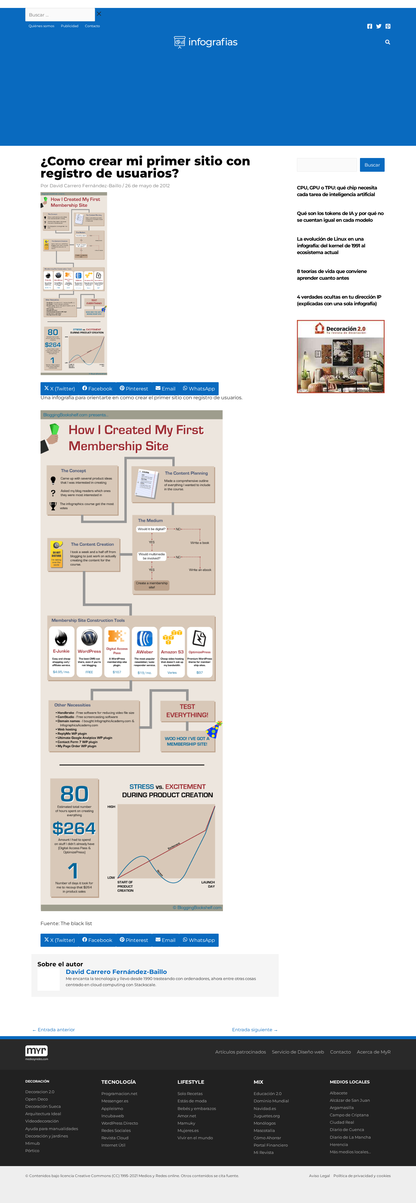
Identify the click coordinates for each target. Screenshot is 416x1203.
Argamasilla (342, 1107)
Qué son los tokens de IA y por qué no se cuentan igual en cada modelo (340, 216)
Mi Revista (264, 1152)
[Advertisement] (208, 100)
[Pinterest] (388, 26)
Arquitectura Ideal (43, 1113)
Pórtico (32, 1150)
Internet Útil (113, 1145)
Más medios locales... (350, 1151)
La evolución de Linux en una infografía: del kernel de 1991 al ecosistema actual (331, 245)
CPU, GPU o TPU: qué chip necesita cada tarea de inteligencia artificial (337, 191)
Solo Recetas (190, 1093)
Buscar (372, 165)
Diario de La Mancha (350, 1137)
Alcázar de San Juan (350, 1100)
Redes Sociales (116, 1130)
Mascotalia (264, 1130)
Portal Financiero (271, 1145)
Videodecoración (42, 1121)
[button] (388, 43)
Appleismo (112, 1108)
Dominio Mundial (271, 1100)
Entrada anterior (53, 1029)
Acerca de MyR (374, 1052)
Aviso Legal (319, 1175)
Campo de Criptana (349, 1114)
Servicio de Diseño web (298, 1052)
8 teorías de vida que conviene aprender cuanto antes (332, 274)
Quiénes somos (41, 26)
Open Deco (36, 1099)
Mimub (32, 1143)
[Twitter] (379, 26)
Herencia (339, 1144)
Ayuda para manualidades (51, 1128)
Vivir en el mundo (195, 1137)
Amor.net (187, 1115)
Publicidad (69, 26)
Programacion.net (119, 1093)
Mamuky (186, 1123)
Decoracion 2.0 (40, 1091)
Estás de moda (192, 1100)
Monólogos (265, 1123)
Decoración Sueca (43, 1106)
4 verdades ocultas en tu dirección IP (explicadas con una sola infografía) (339, 300)
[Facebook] (369, 26)
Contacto (92, 26)
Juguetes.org (267, 1115)
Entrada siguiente (255, 1029)
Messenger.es (114, 1100)
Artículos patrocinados (240, 1052)
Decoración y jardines (46, 1135)
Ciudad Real (342, 1122)
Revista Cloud (115, 1137)
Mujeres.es (188, 1130)
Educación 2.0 (268, 1093)
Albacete (338, 1092)
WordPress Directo (119, 1123)
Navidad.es (265, 1108)
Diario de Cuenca (347, 1129)
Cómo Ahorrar (267, 1137)
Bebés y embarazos (197, 1108)
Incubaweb (112, 1115)
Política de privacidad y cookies (362, 1175)
